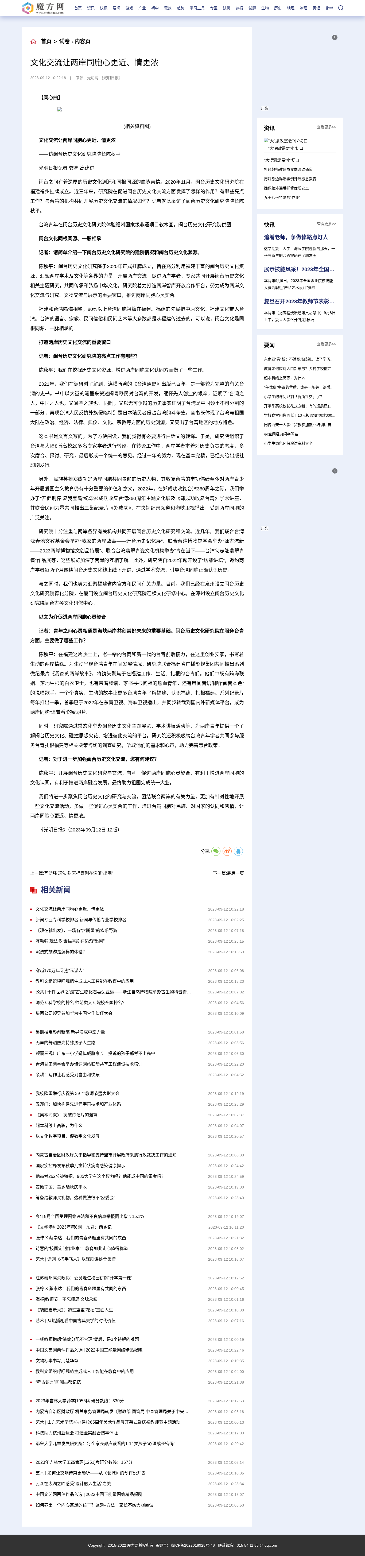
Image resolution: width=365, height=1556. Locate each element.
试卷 (226, 8)
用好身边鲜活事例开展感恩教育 (290, 179)
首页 (78, 8)
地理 (290, 8)
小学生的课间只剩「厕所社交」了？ (294, 396)
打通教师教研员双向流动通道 (288, 169)
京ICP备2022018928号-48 (192, 1545)
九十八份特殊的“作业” (282, 197)
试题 (252, 8)
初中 (155, 8)
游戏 (129, 8)
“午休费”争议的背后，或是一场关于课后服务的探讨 (306, 387)
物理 (303, 8)
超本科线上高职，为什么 (284, 378)
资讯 (91, 8)
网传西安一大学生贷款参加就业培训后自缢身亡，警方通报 (312, 425)
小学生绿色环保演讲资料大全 (288, 443)
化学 (329, 8)
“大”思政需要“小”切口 (281, 160)
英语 (316, 8)
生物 (265, 8)
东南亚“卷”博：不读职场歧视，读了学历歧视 (301, 359)
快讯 (103, 8)
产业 (142, 8)
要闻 (116, 8)
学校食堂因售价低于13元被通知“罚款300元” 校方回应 (308, 415)
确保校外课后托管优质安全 (286, 188)
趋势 (180, 8)
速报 (239, 8)
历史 (278, 8)
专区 (214, 8)
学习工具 (197, 8)
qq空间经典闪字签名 (281, 434)
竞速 (168, 8)
